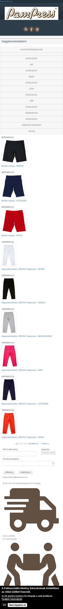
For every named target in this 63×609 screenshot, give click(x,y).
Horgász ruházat (31, 125)
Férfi (31, 77)
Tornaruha (31, 113)
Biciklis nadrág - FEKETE (13, 166)
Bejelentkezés (6, 1)
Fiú (31, 65)
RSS (25, 29)
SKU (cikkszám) (10, 449)
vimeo (37, 29)
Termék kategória (11, 459)
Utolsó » (45, 443)
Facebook (31, 29)
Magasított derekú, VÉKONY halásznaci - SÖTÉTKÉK (25, 404)
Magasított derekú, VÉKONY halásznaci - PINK (22, 370)
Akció (31, 131)
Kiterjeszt (31, 58)
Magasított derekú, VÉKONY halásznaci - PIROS (23, 437)
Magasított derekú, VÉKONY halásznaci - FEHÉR (23, 269)
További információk (12, 599)
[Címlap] (31, 19)
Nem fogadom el (17, 605)
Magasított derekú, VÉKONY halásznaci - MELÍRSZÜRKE (27, 336)
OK (4, 605)
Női (31, 101)
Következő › (34, 443)
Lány (31, 89)
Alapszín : (45, 449)
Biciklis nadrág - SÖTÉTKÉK (14, 201)
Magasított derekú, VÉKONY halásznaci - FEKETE (23, 303)
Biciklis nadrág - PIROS (12, 235)
